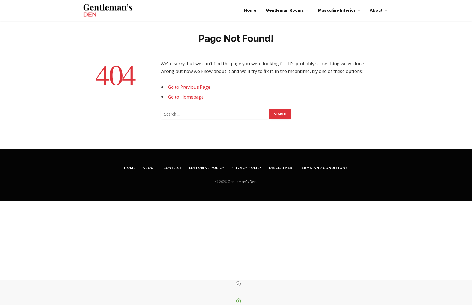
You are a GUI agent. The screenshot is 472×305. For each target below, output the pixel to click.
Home (250, 10)
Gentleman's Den (242, 181)
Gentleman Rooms (285, 10)
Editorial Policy (207, 167)
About (376, 10)
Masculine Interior (337, 10)
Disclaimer (280, 167)
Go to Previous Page (189, 87)
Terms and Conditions (323, 167)
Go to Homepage (186, 97)
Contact (172, 167)
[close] (238, 283)
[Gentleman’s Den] (107, 10)
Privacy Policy (246, 167)
